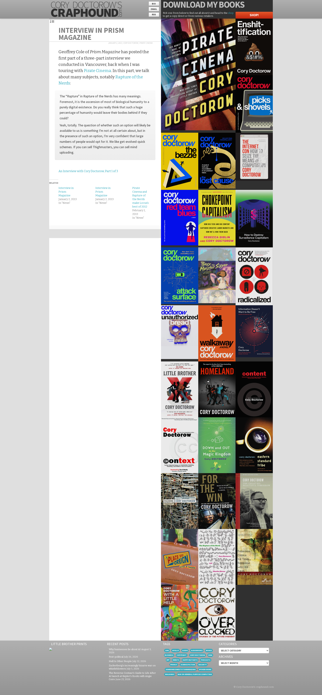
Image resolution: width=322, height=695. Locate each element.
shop (231, 13)
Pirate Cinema (146, 43)
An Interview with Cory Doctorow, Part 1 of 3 (88, 171)
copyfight (182, 655)
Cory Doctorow (130, 43)
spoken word (205, 669)
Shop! (254, 15)
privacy (173, 664)
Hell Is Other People (120, 661)
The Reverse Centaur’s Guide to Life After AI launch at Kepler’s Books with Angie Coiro (132, 676)
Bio (154, 3)
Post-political (116, 656)
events (176, 660)
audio (185, 650)
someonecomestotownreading (181, 669)
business (169, 655)
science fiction (188, 664)
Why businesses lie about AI (125, 649)
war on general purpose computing (195, 674)
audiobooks (197, 650)
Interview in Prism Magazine (91, 34)
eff (168, 660)
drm (210, 655)
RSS (154, 14)
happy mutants (190, 660)
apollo (175, 650)
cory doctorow (197, 655)
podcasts (205, 660)
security (202, 664)
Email (154, 9)
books (209, 650)
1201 (167, 650)
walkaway (169, 674)
